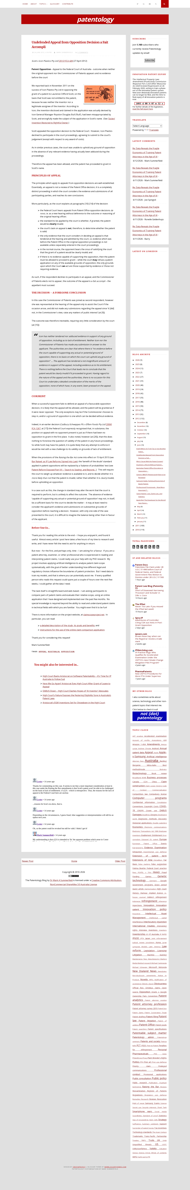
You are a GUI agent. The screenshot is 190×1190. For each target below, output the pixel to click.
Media (135, 963)
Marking (163, 959)
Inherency (163, 901)
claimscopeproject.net (93, 614)
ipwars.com (141, 634)
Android (156, 748)
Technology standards (142, 1132)
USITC (164, 1144)
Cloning (159, 786)
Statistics (163, 1115)
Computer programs (149, 798)
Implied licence (157, 893)
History (136, 893)
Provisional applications (155, 1074)
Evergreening (138, 848)
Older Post (120, 861)
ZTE (148, 1157)
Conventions (138, 806)
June (139, 445)
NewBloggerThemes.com (115, 1167)
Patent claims (138, 1012)
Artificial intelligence (157, 756)
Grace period (161, 885)
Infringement (150, 901)
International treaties (144, 925)
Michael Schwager (140, 967)
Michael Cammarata (159, 963)
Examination (161, 847)
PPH (142, 1062)
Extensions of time (143, 860)
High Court (162, 889)
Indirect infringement (157, 897)
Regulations (138, 1095)
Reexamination (139, 1091)
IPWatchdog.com (144, 650)
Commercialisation (159, 790)
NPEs (152, 979)
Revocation (162, 1099)
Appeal (43, 651)
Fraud (164, 872)
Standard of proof (151, 1116)
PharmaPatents (143, 671)
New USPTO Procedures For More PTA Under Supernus (148, 675)
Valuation (163, 1148)
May (138, 506)
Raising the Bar (151, 1086)
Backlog (163, 761)
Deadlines (146, 815)
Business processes (157, 777)
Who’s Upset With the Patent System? (149, 461)
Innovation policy (155, 909)
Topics (42, 4)
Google (163, 880)
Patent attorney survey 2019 (145, 1008)
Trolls (153, 1140)
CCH (148, 781)
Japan (148, 938)
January (140, 521)
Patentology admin (144, 1037)
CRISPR (141, 810)
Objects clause (148, 984)
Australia (54, 651)
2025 (137, 364)
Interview (144, 930)
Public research (140, 1082)
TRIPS (145, 1140)
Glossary (54, 4)
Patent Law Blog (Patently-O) (149, 587)
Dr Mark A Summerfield (61, 880)
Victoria (142, 1153)
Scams (157, 1103)
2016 (137, 402)
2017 (137, 397)
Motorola (163, 967)
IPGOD (136, 938)
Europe (163, 839)
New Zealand (141, 971)
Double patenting (160, 823)
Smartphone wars (143, 1111)
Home (25, 4)
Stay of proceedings (140, 1120)
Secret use (137, 1107)
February (140, 518)
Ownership (137, 996)
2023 (137, 372)
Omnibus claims (153, 988)
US (158, 1144)
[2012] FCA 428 (66, 61)
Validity (154, 1148)
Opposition (68, 651)
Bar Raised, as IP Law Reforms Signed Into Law (54, 461)
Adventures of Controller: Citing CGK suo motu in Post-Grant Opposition (148, 622)
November (141, 426)
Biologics (163, 769)
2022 (137, 377)
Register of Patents (157, 1091)
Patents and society (150, 1041)
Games (151, 876)
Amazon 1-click (139, 744)
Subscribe (149, 60)
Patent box (162, 1008)
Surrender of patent (140, 1128)
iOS (147, 934)
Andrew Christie (145, 748)
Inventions (154, 930)
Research (145, 1099)
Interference (137, 922)
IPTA (142, 938)
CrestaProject (79, 1167)
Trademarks (138, 1136)
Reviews (153, 1099)
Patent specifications (157, 1029)
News (154, 971)
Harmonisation (151, 889)
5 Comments (82, 52)
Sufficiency (137, 1124)
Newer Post (27, 861)
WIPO (135, 1157)
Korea (159, 942)
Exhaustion (138, 852)
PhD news (160, 1054)
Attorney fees (138, 761)
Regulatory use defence (156, 1095)
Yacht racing (142, 1157)
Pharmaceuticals (143, 1053)
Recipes (163, 1087)
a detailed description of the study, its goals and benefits (67, 625)
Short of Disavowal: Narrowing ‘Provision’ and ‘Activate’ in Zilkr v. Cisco (149, 593)
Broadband (137, 777)
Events (164, 843)
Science (164, 1103)
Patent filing (152, 1016)
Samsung (149, 1103)
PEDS (144, 1045)
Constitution (162, 802)
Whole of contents (159, 1153)
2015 (137, 406)
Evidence (149, 847)
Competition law (140, 794)
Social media (161, 1111)
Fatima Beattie (139, 868)
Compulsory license (158, 794)
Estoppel (146, 839)
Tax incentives (160, 1128)
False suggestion (159, 864)
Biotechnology (142, 773)
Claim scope (151, 786)
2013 (137, 414)
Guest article (138, 889)
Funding (139, 876)
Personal (162, 1049)
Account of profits (142, 740)
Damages (137, 814)
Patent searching (140, 1029)
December (141, 422)
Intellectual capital (158, 918)
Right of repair (138, 1103)
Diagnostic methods (148, 819)
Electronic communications (156, 827)
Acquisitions (157, 740)
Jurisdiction (151, 942)
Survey (151, 1128)
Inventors (163, 930)
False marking (144, 864)
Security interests (149, 1107)
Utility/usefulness (141, 1148)
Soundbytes (137, 1116)
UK (160, 1140)
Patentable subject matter (149, 1033)
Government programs (143, 885)
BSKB (144, 777)
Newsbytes (162, 971)
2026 (137, 360)
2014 (137, 410)
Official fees (139, 988)
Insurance (138, 914)
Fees (135, 872)
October (140, 430)
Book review (159, 773)
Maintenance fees (140, 959)
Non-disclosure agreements (145, 975)
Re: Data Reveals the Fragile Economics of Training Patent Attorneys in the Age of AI (146, 152)
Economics (138, 827)
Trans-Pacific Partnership (155, 1136)
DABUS (163, 810)
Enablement (146, 835)
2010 (137, 529)
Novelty (144, 979)
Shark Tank (162, 1107)
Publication (154, 1083)
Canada (138, 781)
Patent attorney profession (149, 1004)
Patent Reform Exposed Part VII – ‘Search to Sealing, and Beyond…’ (64, 469)
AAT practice (138, 736)
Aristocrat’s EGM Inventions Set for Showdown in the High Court (74, 702)
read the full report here (142, 109)
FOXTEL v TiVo (145, 872)
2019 (137, 389)
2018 (137, 393)
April (139, 510)
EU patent (154, 839)
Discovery (162, 819)
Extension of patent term (149, 855)
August (140, 437)
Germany (155, 881)
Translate (154, 130)
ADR (165, 740)
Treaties (137, 1140)
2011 (137, 525)
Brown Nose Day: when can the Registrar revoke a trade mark (148, 639)
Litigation (139, 954)
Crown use (153, 810)
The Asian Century (159, 1132)
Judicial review (139, 942)
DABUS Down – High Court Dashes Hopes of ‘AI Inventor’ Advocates (75, 690)
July (138, 441)
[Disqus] (74, 742)
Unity (165, 1140)
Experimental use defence (155, 852)
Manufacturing (154, 959)
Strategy (162, 1119)
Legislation (150, 950)
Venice (135, 1153)
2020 (137, 385)
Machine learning (157, 955)
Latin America (155, 946)
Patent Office (147, 1024)
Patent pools (161, 1025)
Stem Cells (153, 1120)
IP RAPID (163, 934)
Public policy (159, 1078)
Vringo (148, 1153)
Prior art (148, 1062)
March (139, 514)
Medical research (144, 963)
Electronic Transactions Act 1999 (145, 831)
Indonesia (137, 901)
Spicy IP (139, 617)
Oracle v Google (159, 992)
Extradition (159, 860)
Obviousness (160, 983)
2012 (137, 418)
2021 (137, 381)
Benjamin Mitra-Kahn (147, 765)
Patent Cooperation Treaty (156, 1012)
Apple (156, 752)
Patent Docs (141, 564)
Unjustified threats (143, 1144)
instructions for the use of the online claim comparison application (72, 629)
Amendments (154, 744)
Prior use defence (159, 1062)
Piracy (145, 1058)
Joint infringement (159, 938)
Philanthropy (137, 1058)
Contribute (67, 4)
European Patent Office (146, 843)
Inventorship (139, 934)
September (141, 433)
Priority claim (145, 1066)
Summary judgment (151, 1124)
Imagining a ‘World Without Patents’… (149, 465)
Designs (154, 814)
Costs (156, 806)
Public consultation (142, 1078)
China (156, 781)
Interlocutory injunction (155, 921)
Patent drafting (139, 1016)
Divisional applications (142, 823)
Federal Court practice (157, 868)
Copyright (149, 806)
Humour (144, 893)
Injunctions (138, 905)
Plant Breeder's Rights (157, 1058)
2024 (137, 368)
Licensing (162, 950)
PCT (139, 1045)
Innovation (150, 905)
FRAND (157, 872)
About (34, 4)
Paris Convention (151, 996)
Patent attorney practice (156, 1000)
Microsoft (154, 967)
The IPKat (140, 604)
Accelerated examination (155, 736)
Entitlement (157, 835)
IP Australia (154, 934)
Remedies (136, 1099)
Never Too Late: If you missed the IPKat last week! (149, 607)
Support (163, 1124)
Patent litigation (148, 1020)
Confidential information (144, 802)
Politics (136, 1062)
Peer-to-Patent (153, 1045)
